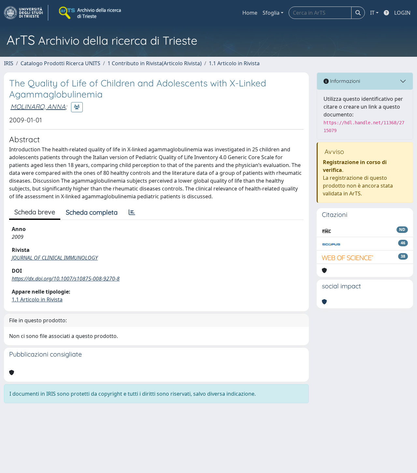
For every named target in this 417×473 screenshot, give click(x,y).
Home (249, 12)
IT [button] (372, 12)
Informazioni (344, 81)
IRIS (8, 63)
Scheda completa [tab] (92, 212)
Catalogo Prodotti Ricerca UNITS (60, 63)
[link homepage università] (90, 13)
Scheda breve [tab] (34, 212)
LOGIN (402, 12)
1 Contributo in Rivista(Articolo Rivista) (155, 63)
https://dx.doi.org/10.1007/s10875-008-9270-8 (66, 278)
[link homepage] (26, 13)
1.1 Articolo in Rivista (234, 63)
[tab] (132, 212)
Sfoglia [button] (271, 12)
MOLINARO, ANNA (37, 106)
